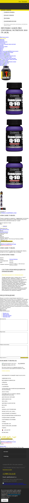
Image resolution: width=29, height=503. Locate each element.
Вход (20, 1)
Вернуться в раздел (4, 51)
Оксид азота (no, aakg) (8, 411)
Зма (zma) (4, 401)
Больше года (6, 313)
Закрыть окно (3, 446)
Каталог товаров (6, 10)
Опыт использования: (5, 311)
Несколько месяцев (7, 315)
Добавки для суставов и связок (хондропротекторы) (11, 394)
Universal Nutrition (4, 231)
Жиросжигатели (6, 399)
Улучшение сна (6, 423)
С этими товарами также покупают (8, 58)
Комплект (2, 53)
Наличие (2, 62)
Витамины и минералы (8, 380)
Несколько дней (6, 316)
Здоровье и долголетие (8, 403)
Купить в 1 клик (12, 244)
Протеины (5, 384)
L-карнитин (5, 386)
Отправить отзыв (24, 357)
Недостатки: (2, 331)
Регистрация (24, 1)
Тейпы (4, 421)
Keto (3, 407)
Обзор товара (3, 52)
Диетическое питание (8, 397)
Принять (5, 500)
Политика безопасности (14, 494)
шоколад (5, 226)
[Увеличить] (6, 80)
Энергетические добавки (9, 425)
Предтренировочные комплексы (11, 415)
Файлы (1, 64)
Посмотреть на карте (7, 469)
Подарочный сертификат (9, 413)
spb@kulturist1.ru (11, 477)
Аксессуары (2, 57)
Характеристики (3, 55)
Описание (2, 54)
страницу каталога (17, 367)
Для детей (7, 430)
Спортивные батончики (9, 419)
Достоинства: (3, 318)
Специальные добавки (8, 417)
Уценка (4, 427)
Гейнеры (4, 382)
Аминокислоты (6, 378)
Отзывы (1, 60)
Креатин (4, 405)
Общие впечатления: (4, 344)
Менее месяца (6, 314)
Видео (1, 65)
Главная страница (6, 370)
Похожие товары (3, 61)
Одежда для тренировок (9, 409)
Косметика (5, 432)
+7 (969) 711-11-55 (9, 473)
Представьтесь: (3, 357)
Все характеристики (4, 229)
